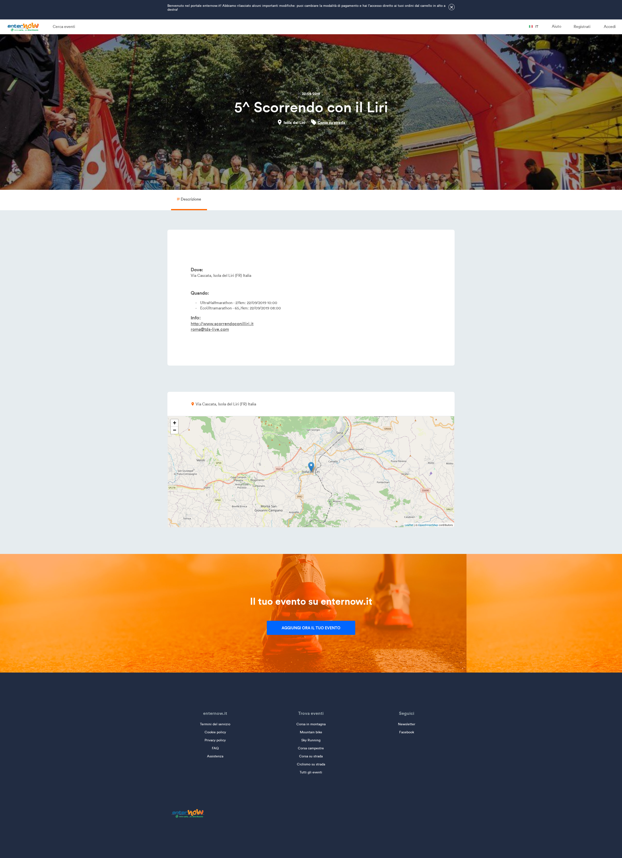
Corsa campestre (311, 748)
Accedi (610, 26)
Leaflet (409, 525)
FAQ (215, 748)
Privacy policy (215, 740)
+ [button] (174, 423)
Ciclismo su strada (311, 764)
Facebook (406, 732)
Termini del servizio (215, 724)
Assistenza (215, 756)
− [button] (174, 430)
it (536, 26)
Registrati (582, 26)
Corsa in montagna (311, 724)
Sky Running (310, 740)
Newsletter (406, 724)
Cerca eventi (64, 26)
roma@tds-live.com (210, 329)
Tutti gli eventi (311, 772)
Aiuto (556, 26)
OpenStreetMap (428, 525)
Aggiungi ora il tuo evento (311, 627)
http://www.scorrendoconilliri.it (222, 323)
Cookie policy (215, 732)
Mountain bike (311, 732)
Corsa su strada (331, 122)
